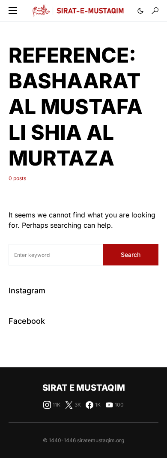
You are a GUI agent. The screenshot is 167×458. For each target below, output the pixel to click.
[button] (13, 10)
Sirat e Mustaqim (83, 388)
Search (130, 254)
